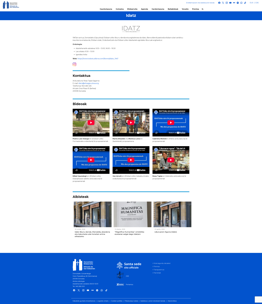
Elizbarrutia (132, 9)
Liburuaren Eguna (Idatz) (166, 232)
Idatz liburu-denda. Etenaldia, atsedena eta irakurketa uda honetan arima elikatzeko (92, 234)
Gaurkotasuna (106, 9)
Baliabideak (173, 9)
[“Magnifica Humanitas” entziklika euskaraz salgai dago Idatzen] (132, 214)
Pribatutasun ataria (131, 301)
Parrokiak (157, 273)
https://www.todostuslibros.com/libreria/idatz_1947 (97, 59)
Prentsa (195, 9)
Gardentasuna (158, 9)
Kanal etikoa (172, 301)
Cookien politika (116, 301)
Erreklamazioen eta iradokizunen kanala (200, 3)
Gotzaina (120, 9)
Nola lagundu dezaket (162, 263)
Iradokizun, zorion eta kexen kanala (152, 301)
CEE (127, 276)
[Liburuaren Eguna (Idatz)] (172, 214)
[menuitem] (251, 2)
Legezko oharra (102, 301)
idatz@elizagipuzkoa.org (88, 83)
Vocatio (185, 9)
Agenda (144, 9)
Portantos (129, 284)
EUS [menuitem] (251, 3)
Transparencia (159, 270)
